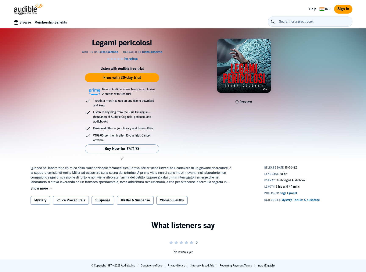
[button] (122, 158)
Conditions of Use (152, 265)
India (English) (266, 265)
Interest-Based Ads (203, 265)
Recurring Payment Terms (236, 265)
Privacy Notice (177, 265)
